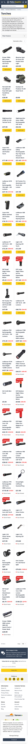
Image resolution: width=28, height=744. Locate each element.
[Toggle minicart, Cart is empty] (26, 2)
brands (3, 704)
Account (17, 704)
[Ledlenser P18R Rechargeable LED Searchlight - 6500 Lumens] (21, 323)
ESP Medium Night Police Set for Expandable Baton (20, 395)
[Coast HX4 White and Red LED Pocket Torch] (7, 205)
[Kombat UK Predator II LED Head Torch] (21, 79)
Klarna (3, 697)
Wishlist (17, 709)
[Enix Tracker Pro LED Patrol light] (21, 553)
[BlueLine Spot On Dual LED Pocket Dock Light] (21, 50)
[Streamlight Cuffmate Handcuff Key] (21, 474)
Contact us (18, 688)
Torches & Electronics (10, 9)
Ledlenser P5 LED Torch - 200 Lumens (20, 303)
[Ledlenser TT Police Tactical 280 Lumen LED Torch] (21, 354)
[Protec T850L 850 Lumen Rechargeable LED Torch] (7, 50)
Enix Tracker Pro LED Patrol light (20, 562)
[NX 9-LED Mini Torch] (7, 384)
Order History (18, 706)
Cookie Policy (16, 731)
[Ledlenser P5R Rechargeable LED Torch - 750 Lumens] (7, 323)
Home (2, 9)
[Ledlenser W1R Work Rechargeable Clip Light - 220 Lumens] (7, 174)
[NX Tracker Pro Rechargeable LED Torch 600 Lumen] (7, 293)
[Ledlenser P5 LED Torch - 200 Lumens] (21, 293)
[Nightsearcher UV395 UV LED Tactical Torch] (7, 111)
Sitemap (17, 693)
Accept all (14, 739)
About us (3, 688)
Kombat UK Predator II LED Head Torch (21, 89)
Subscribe (14, 670)
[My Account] (23, 2)
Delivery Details (5, 690)
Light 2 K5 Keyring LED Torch (19, 244)
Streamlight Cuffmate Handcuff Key (20, 484)
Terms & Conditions (6, 695)
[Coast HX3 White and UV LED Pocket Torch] (7, 140)
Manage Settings (14, 735)
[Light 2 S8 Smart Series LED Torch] (7, 527)
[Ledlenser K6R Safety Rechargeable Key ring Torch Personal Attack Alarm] (21, 140)
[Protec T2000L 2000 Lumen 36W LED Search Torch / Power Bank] (7, 614)
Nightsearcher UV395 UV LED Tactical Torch (7, 120)
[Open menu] (2, 2)
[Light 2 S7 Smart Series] (21, 503)
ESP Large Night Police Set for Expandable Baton (20, 273)
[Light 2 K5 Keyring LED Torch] (21, 234)
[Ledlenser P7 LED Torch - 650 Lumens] (7, 234)
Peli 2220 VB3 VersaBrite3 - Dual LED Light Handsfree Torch (7, 91)
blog (2, 709)
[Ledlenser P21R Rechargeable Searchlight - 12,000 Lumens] (7, 354)
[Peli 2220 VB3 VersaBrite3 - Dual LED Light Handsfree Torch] (7, 79)
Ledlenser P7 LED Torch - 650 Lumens (7, 244)
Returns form (18, 690)
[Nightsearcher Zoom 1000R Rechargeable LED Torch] (21, 111)
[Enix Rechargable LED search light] (7, 553)
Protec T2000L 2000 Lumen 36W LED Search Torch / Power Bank (6, 625)
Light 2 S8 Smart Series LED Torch (6, 536)
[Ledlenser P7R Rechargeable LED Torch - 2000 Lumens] (7, 474)
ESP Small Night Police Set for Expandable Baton (6, 273)
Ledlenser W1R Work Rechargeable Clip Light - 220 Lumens (7, 185)
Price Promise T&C (20, 699)
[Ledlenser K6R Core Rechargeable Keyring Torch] (21, 205)
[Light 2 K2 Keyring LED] (21, 527)
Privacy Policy (4, 693)
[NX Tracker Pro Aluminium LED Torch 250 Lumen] (21, 174)
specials (3, 706)
